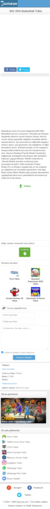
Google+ (18, 488)
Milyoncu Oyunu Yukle (17, 457)
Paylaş (12, 69)
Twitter (28, 495)
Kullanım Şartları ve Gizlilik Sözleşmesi (25, 506)
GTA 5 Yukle (12, 447)
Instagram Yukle (14, 463)
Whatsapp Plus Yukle (16, 473)
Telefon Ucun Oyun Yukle (18, 442)
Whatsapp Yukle (14, 468)
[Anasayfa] (9, 3)
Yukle (27, 186)
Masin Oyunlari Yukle (16, 452)
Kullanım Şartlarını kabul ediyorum (19, 352)
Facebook (38, 488)
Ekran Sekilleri (13, 478)
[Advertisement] (25, 40)
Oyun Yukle (12, 436)
